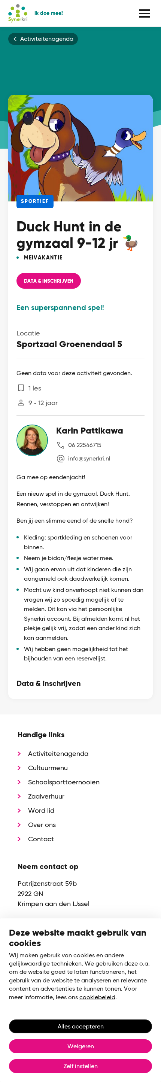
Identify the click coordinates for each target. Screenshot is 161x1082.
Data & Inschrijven (48, 281)
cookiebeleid (97, 997)
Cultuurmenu (48, 768)
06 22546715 (84, 445)
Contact (41, 839)
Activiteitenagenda (46, 39)
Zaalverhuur (46, 796)
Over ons (42, 825)
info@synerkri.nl (89, 458)
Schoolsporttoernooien (64, 782)
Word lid (41, 810)
